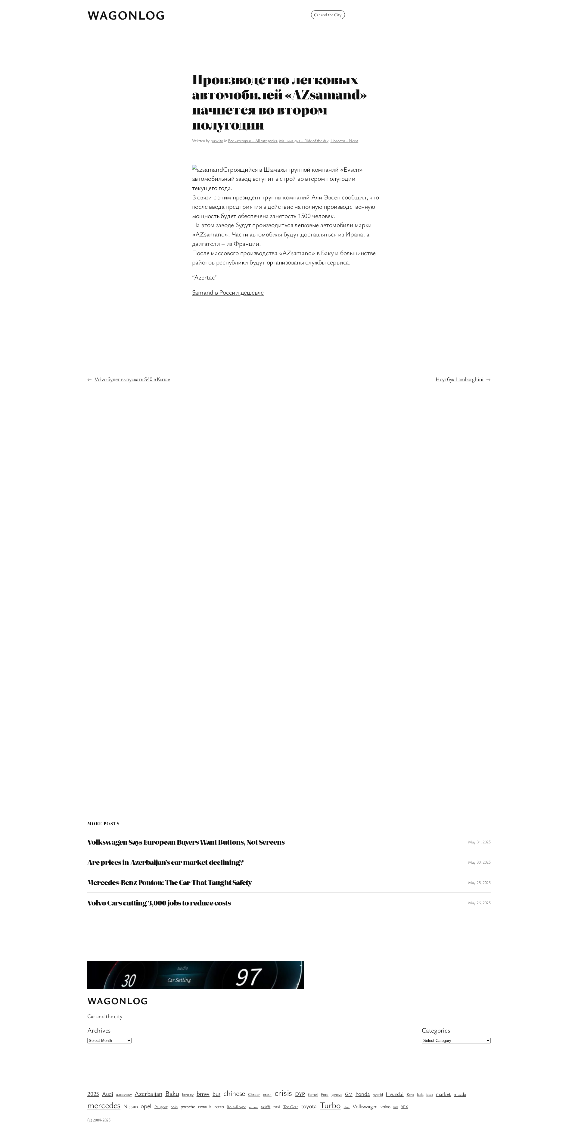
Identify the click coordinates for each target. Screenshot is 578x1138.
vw (395, 1106)
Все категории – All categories (252, 140)
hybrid (378, 1094)
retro (219, 1106)
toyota (309, 1106)
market (443, 1093)
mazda (460, 1094)
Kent (410, 1094)
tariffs (265, 1106)
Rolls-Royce (236, 1106)
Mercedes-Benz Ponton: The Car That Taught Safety (169, 882)
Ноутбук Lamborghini (459, 379)
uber (347, 1107)
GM (349, 1094)
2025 (93, 1094)
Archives (98, 1030)
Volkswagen (365, 1106)
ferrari (313, 1094)
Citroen (254, 1094)
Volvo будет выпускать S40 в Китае (132, 379)
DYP (300, 1093)
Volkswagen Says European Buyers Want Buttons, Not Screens (185, 842)
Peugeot (160, 1106)
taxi (276, 1106)
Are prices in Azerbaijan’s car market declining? (165, 862)
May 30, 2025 (479, 862)
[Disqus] (289, 488)
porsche (188, 1106)
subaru (253, 1107)
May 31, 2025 (479, 842)
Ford (324, 1094)
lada (420, 1094)
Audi (107, 1094)
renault (204, 1106)
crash (267, 1094)
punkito (217, 140)
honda (363, 1094)
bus (216, 1094)
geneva (336, 1094)
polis (174, 1106)
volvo (385, 1106)
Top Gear (290, 1106)
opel (146, 1105)
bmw (203, 1093)
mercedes (103, 1105)
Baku (172, 1093)
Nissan (130, 1106)
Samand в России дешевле (228, 292)
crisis (283, 1092)
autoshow (124, 1094)
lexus (429, 1095)
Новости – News (345, 140)
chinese (234, 1093)
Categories (436, 1030)
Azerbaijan (148, 1093)
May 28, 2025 (479, 882)
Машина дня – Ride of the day (303, 140)
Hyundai (394, 1093)
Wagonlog (126, 14)
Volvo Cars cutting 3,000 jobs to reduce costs (159, 903)
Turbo (330, 1105)
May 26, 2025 (479, 902)
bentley (188, 1094)
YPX (404, 1106)
